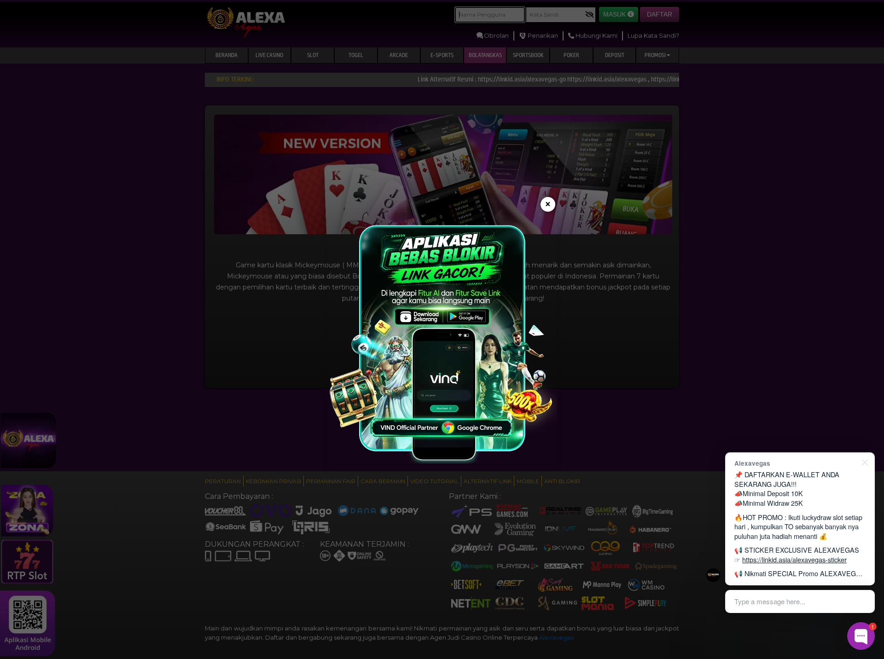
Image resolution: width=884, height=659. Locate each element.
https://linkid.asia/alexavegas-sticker (794, 559)
